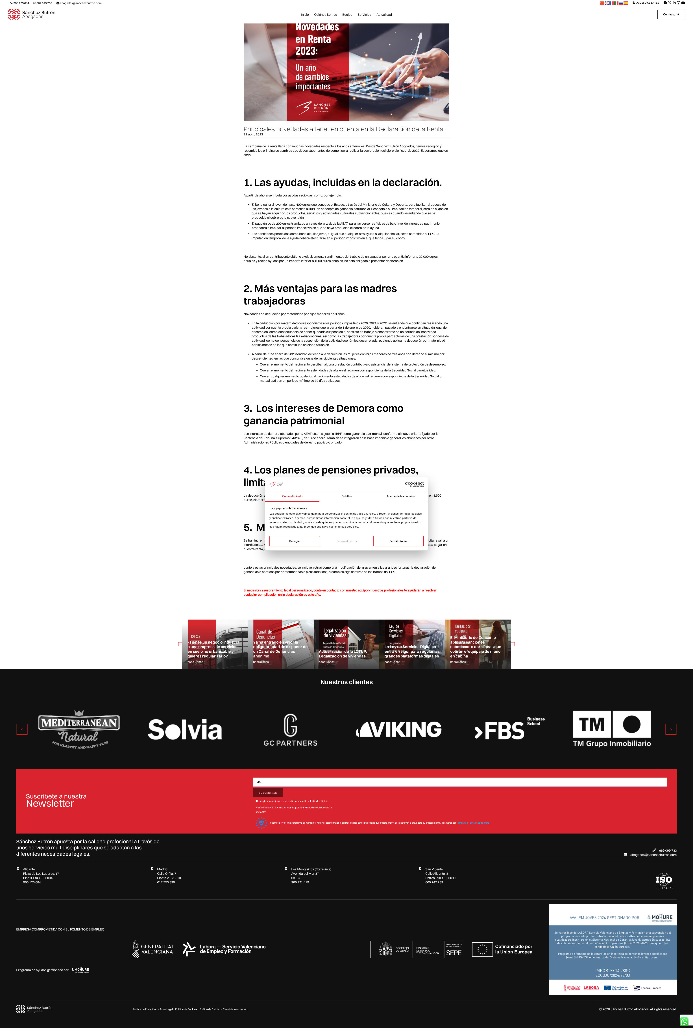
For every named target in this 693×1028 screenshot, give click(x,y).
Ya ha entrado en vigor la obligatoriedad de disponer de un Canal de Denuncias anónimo (215, 649)
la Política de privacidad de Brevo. (473, 823)
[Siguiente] (513, 644)
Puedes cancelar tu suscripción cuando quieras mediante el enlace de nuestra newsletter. (294, 809)
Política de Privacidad (145, 1009)
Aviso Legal (166, 1009)
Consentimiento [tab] (292, 496)
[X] (669, 2)
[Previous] (180, 644)
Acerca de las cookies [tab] (401, 496)
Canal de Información (235, 1009)
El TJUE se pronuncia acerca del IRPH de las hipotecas (476, 653)
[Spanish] (626, 3)
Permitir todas (398, 541)
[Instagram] (678, 3)
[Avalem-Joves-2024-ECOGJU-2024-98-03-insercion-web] (613, 949)
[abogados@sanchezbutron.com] (627, 854)
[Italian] (616, 3)
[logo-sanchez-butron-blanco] (34, 1009)
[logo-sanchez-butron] (31, 14)
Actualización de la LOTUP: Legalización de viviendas (277, 653)
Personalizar (344, 541)
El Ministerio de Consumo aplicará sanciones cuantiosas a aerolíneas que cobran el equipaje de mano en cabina (410, 647)
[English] (607, 3)
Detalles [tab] (346, 496)
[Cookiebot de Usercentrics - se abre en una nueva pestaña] (408, 484)
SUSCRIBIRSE (267, 793)
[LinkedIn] (674, 2)
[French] (611, 3)
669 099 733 (668, 850)
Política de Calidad (209, 1009)
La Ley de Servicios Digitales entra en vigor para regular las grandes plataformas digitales (346, 651)
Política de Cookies (186, 1009)
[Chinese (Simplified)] (602, 3)
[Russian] (621, 3)
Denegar (294, 541)
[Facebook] (665, 2)
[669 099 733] (655, 850)
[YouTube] (683, 2)
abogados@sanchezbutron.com (653, 855)
